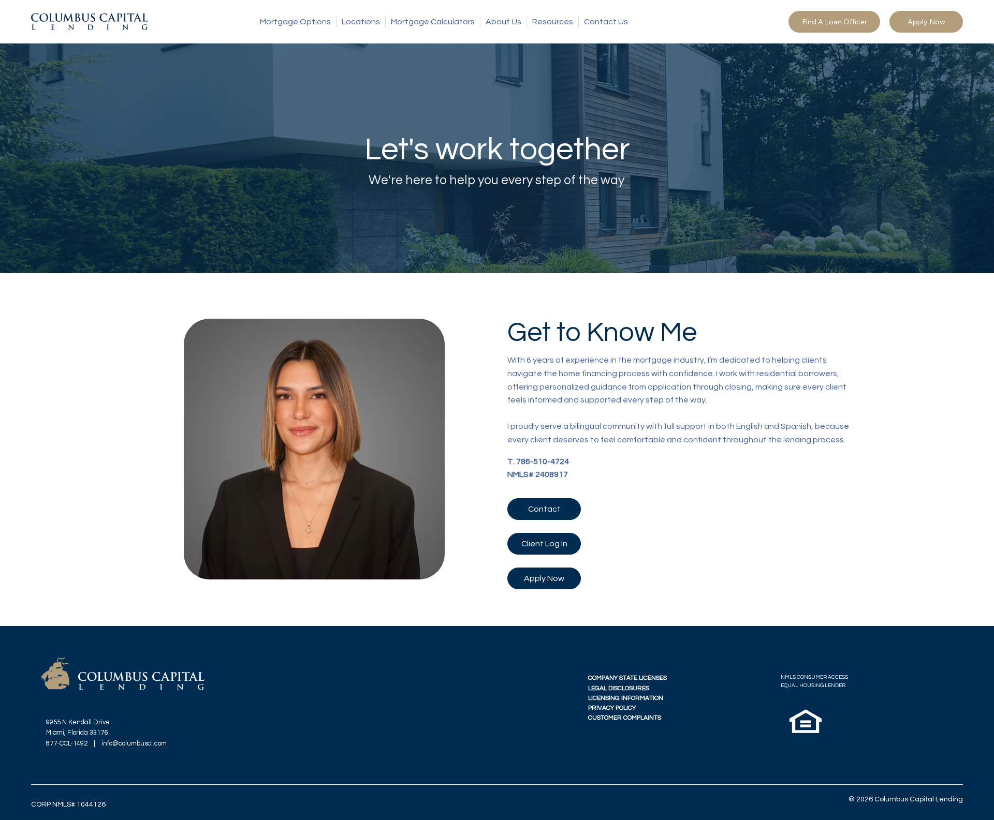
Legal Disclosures (618, 688)
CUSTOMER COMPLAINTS (624, 717)
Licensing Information (625, 698)
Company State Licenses (627, 678)
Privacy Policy (612, 708)
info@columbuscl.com (134, 743)
